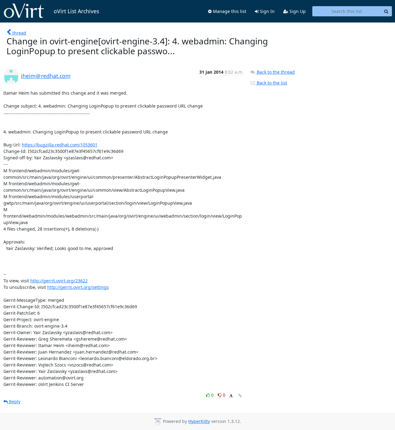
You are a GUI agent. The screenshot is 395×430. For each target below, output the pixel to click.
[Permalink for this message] (240, 395)
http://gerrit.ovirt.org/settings (78, 287)
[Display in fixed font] (231, 396)
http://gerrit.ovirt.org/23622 (59, 281)
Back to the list (271, 83)
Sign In (267, 11)
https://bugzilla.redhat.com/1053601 (60, 145)
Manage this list (229, 11)
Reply (14, 401)
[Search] (386, 11)
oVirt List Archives (76, 11)
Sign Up (297, 11)
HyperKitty (199, 421)
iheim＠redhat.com (45, 76)
